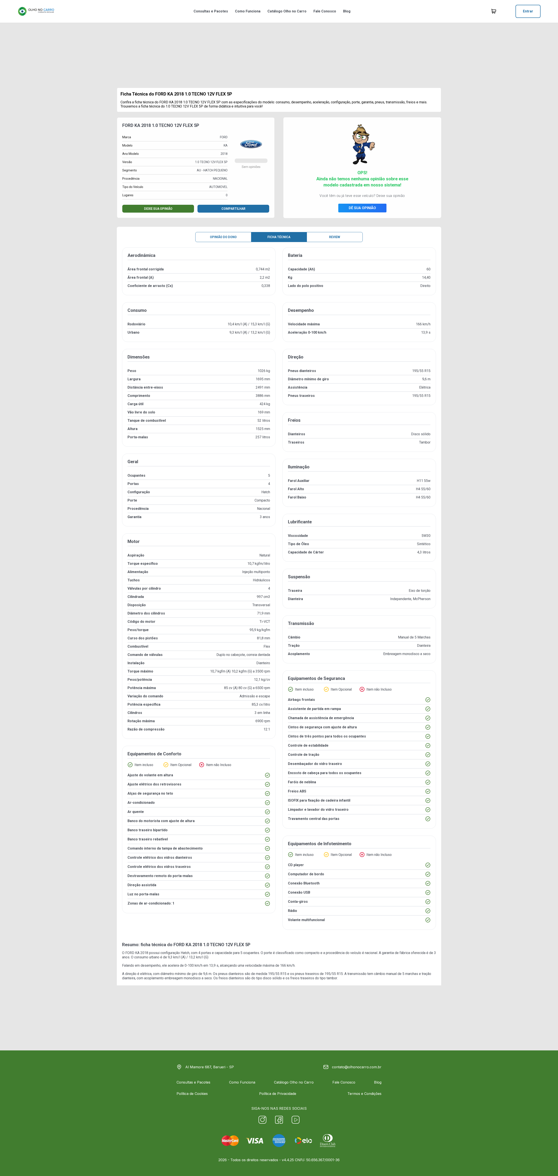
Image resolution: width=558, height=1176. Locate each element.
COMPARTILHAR (233, 208)
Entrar (528, 11)
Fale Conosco (324, 11)
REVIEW (334, 237)
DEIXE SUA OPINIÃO (158, 208)
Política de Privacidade (277, 1093)
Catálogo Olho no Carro (286, 11)
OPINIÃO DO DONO (223, 237)
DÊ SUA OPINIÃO (362, 208)
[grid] (279, 592)
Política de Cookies (192, 1093)
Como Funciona (247, 11)
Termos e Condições (364, 1093)
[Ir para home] (35, 11)
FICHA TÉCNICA (278, 237)
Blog (346, 11)
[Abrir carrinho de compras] (493, 11)
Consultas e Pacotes (211, 11)
